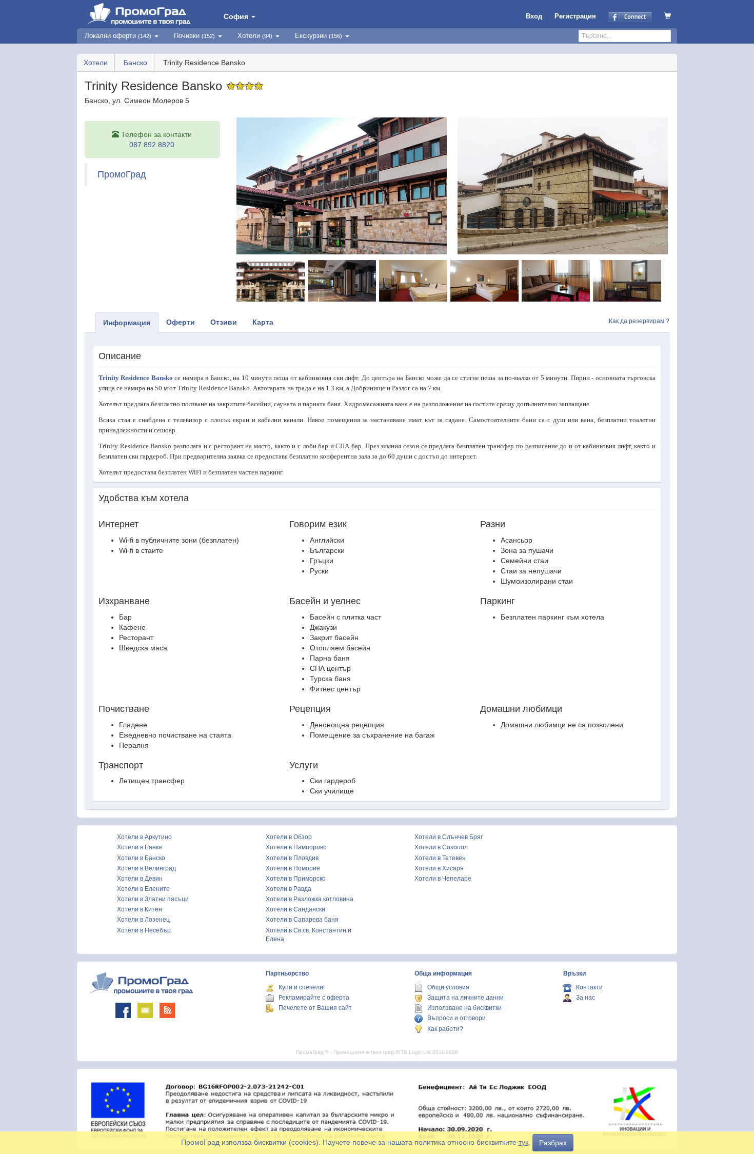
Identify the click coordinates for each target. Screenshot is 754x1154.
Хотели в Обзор (289, 837)
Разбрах (553, 1143)
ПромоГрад (121, 174)
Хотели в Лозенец (143, 919)
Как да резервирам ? (639, 321)
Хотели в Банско (141, 858)
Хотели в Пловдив (292, 858)
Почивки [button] (194, 35)
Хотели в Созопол (441, 847)
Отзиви (223, 322)
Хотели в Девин (140, 878)
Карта (262, 322)
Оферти (180, 322)
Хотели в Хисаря (439, 868)
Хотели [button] (254, 35)
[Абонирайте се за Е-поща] (145, 1010)
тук (523, 1142)
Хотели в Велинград (146, 868)
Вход (534, 16)
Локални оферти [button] (118, 35)
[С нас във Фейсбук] (123, 1010)
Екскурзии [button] (318, 35)
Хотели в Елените (143, 888)
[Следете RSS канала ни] (167, 1010)
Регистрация (575, 16)
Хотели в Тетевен (440, 858)
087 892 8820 (151, 145)
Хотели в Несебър (144, 930)
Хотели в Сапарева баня (302, 919)
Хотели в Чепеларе (442, 878)
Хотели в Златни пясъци (153, 899)
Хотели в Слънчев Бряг (448, 837)
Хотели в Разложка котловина (309, 899)
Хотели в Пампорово (296, 847)
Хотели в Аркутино (144, 837)
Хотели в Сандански (295, 909)
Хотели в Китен (139, 909)
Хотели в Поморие (293, 868)
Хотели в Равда (288, 888)
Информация (126, 323)
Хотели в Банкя (139, 847)
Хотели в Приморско (296, 878)
